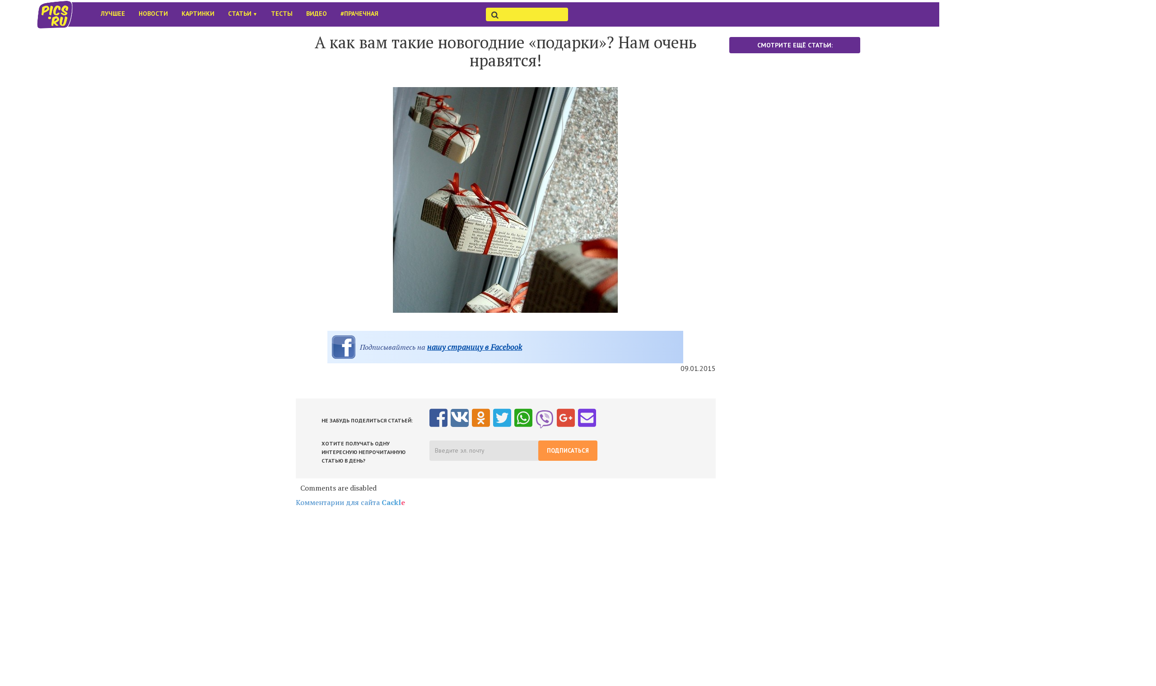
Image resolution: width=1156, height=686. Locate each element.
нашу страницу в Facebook (474, 347)
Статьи (242, 13)
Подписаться (568, 450)
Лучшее (113, 13)
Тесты (282, 13)
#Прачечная (359, 13)
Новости (153, 13)
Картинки (198, 13)
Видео (316, 13)
